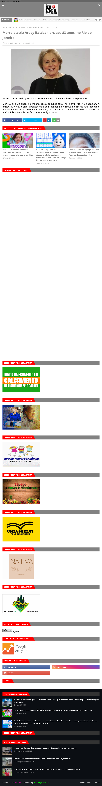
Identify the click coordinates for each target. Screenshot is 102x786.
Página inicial (7, 27)
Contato (97, 783)
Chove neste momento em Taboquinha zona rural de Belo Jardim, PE (42, 759)
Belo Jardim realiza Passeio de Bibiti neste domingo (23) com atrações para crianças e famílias (17, 152)
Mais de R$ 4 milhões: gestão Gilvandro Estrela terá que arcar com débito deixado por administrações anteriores (56, 701)
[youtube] (26, 673)
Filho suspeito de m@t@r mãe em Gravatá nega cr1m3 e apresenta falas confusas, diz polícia (84, 152)
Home (82, 783)
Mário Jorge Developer (41, 783)
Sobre (89, 783)
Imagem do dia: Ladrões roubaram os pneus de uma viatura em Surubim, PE (45, 748)
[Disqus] (51, 265)
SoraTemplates (16, 783)
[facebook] (26, 667)
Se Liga (6, 43)
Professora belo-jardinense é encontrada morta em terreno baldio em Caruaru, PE (48, 769)
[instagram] (76, 667)
